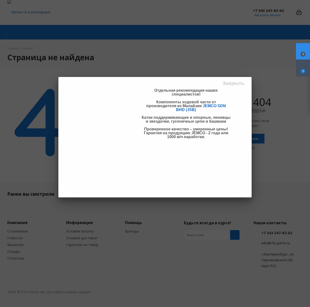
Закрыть (233, 83)
